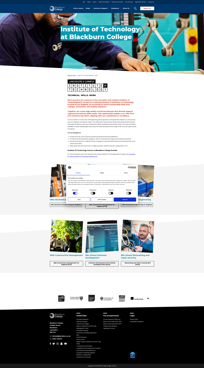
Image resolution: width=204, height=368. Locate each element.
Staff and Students (104, 2)
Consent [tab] (78, 173)
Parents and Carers (117, 2)
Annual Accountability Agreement (86, 333)
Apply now (147, 8)
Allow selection (102, 199)
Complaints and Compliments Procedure (88, 348)
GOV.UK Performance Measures (86, 350)
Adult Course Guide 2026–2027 (112, 324)
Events (95, 2)
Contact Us (151, 2)
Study (88, 8)
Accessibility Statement (137, 321)
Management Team (82, 328)
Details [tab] (102, 173)
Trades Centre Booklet (110, 326)
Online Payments (81, 337)
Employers (115, 8)
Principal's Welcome (82, 319)
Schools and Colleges (82, 324)
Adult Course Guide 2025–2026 (112, 321)
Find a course (78, 8)
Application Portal (140, 2)
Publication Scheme (82, 330)
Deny (79, 199)
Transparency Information (84, 346)
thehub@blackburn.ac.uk (61, 336)
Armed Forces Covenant (83, 357)
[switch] (93, 193)
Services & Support (101, 8)
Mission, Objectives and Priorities (86, 326)
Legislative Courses (109, 328)
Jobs (84, 2)
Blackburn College (72, 75)
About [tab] (126, 173)
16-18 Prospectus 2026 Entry (111, 319)
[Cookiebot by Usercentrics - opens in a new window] (129, 167)
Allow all (125, 199)
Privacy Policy (134, 319)
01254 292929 (57, 339)
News (89, 2)
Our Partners (129, 2)
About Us (126, 8)
